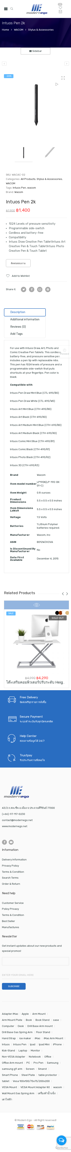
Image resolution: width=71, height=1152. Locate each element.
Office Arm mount (12, 1062)
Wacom (18, 192)
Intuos (6, 1044)
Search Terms (10, 877)
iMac (37, 1038)
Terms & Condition (13, 871)
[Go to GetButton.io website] (61, 1148)
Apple (25, 1013)
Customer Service (13, 902)
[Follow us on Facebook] (4, 842)
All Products (28, 179)
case (56, 1019)
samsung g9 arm (12, 1068)
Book (29, 1019)
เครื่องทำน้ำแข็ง (46, 1093)
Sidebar (37, 51)
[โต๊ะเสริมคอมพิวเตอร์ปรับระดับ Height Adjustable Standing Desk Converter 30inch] (36, 642)
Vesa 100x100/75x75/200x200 (31, 1081)
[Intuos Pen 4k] (66, 64)
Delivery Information (14, 859)
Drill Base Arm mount (40, 1026)
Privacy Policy (10, 865)
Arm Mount (39, 1013)
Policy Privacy (10, 908)
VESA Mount (9, 1087)
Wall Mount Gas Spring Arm (18, 1093)
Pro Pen (38, 1062)
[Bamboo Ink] (4, 64)
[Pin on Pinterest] (47, 289)
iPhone (57, 1044)
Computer (8, 1026)
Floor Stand (43, 1032)
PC (28, 1062)
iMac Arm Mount (53, 1038)
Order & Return (11, 883)
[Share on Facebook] (31, 289)
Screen (30, 1068)
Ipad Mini (44, 1044)
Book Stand (43, 1019)
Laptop (23, 1050)
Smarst (42, 1068)
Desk (21, 1026)
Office (47, 1056)
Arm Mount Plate (12, 1019)
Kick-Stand (8, 1050)
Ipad (32, 1044)
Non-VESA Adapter (13, 1056)
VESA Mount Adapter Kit (35, 1087)
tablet (5, 1081)
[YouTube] (11, 842)
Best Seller (8, 921)
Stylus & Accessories (41, 29)
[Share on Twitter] (23, 289)
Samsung (52, 1062)
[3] (36, 104)
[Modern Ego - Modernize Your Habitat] (37, 9)
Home (5, 29)
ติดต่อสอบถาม (18, 263)
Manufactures (10, 927)
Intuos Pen (19, 187)
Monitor (35, 1050)
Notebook (35, 1056)
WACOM (18, 29)
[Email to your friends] (39, 289)
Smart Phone (10, 1074)
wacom (31, 187)
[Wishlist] (60, 8)
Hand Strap (9, 1038)
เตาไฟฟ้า (7, 1099)
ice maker (25, 1038)
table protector (47, 1074)
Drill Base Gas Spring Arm (17, 1032)
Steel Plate (28, 1074)
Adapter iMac (10, 1013)
